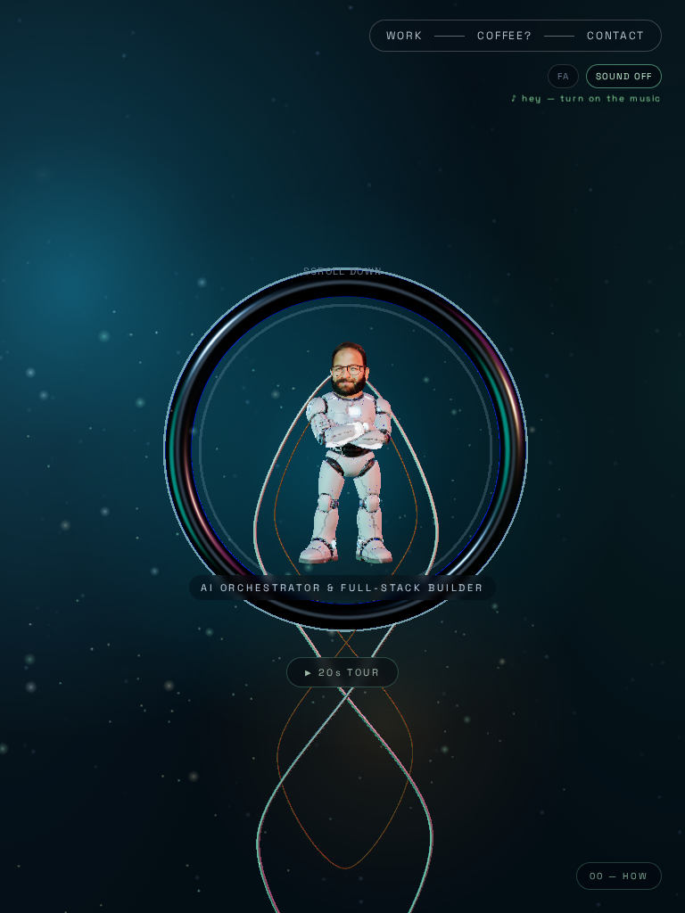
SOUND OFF (624, 76)
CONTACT (616, 36)
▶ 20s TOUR (342, 672)
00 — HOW (619, 876)
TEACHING (77, 858)
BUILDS (71, 797)
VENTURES (79, 775)
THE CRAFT (80, 838)
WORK (404, 36)
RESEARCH (79, 817)
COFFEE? (504, 36)
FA (563, 76)
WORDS (71, 879)
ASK (335, 708)
